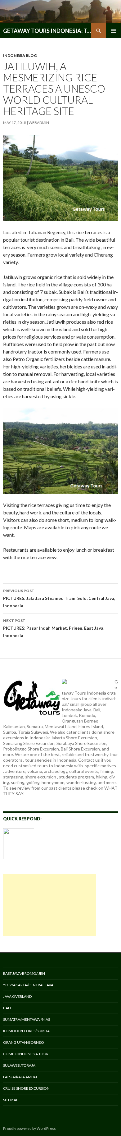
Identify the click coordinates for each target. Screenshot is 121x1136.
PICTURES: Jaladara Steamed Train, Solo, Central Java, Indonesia (59, 598)
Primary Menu (113, 30)
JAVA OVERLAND (17, 996)
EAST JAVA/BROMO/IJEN (24, 973)
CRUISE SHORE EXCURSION (26, 1088)
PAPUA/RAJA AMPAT (20, 1076)
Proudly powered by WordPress (29, 1128)
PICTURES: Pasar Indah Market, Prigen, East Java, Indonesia (53, 628)
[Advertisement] (49, 905)
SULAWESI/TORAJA (19, 1065)
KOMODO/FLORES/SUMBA (26, 1031)
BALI (7, 1008)
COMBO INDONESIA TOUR (25, 1054)
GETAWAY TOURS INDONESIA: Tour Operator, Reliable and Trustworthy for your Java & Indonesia (47, 30)
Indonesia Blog (20, 55)
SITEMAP (10, 1099)
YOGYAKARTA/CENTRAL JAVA (28, 985)
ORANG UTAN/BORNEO (23, 1042)
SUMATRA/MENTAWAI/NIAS (26, 1019)
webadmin (39, 122)
